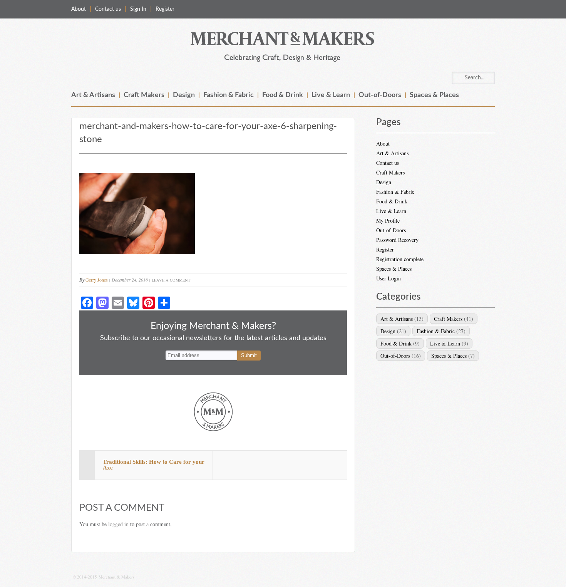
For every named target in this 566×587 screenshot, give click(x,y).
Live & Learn (330, 95)
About (78, 9)
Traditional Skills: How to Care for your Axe (153, 465)
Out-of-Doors (379, 95)
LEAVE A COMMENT (171, 280)
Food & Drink (282, 95)
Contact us (108, 9)
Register (165, 9)
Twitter (488, 9)
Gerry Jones (96, 279)
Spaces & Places (434, 95)
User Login (388, 278)
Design (184, 95)
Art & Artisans (93, 95)
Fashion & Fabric (228, 95)
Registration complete (400, 259)
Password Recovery (397, 239)
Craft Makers (144, 95)
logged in (118, 524)
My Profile (388, 220)
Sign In (138, 9)
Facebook (472, 9)
